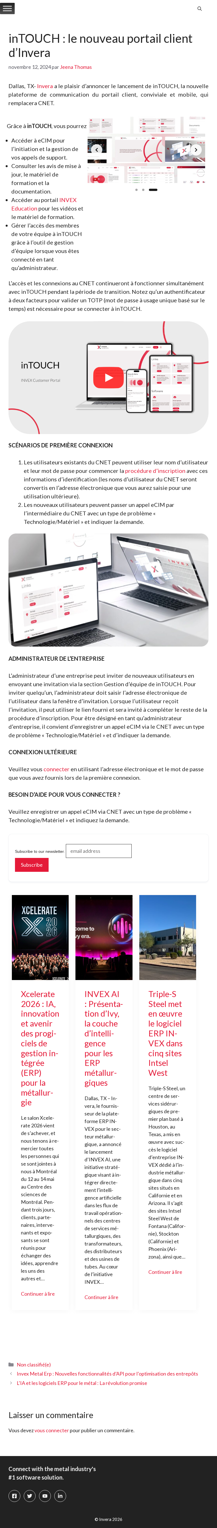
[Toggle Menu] (7, 8)
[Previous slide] (96, 150)
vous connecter (51, 1430)
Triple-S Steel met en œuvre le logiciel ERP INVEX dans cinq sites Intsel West (165, 1033)
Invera (45, 85)
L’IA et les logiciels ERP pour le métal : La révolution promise (82, 1383)
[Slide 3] (153, 189)
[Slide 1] (136, 189)
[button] (199, 8)
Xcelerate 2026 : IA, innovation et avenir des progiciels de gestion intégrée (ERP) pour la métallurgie (40, 1048)
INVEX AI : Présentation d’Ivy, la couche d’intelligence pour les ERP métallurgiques (103, 1038)
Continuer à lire (38, 1294)
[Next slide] (196, 150)
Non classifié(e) (34, 1364)
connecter (57, 769)
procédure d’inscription (155, 470)
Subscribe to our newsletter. (40, 851)
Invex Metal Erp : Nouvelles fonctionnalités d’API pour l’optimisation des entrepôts (107, 1373)
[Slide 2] (143, 189)
